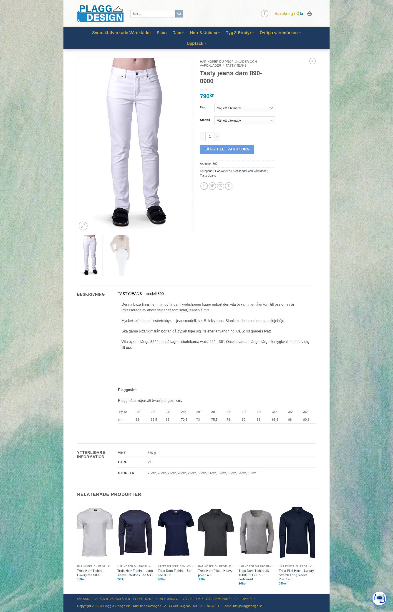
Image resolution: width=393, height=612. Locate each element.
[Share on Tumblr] (228, 186)
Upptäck (195, 43)
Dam (176, 32)
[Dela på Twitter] (212, 186)
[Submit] (179, 13)
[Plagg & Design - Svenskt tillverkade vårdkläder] (100, 13)
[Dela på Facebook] (204, 186)
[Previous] (85, 144)
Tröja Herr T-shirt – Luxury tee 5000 (90, 573)
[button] (294, 13)
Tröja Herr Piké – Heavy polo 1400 (215, 573)
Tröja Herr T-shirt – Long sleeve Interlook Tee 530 (135, 573)
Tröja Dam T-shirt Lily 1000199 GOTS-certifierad (254, 575)
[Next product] (312, 61)
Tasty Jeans (236, 65)
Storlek (205, 120)
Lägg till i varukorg (227, 149)
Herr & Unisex (203, 32)
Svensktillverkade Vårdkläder (121, 32)
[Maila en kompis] (220, 186)
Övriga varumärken (279, 32)
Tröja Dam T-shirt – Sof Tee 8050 (174, 573)
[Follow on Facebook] (264, 13)
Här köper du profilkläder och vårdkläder (241, 171)
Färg (203, 107)
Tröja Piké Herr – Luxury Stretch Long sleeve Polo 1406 (296, 575)
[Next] (185, 144)
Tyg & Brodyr (238, 32)
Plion (162, 32)
